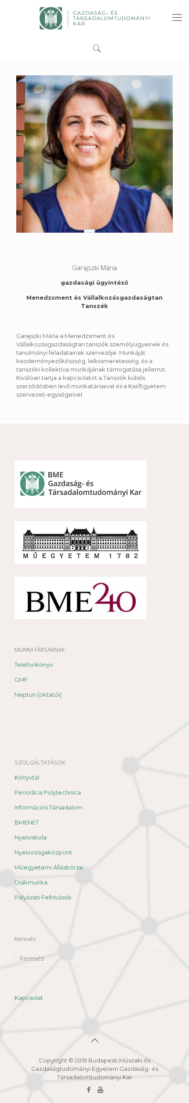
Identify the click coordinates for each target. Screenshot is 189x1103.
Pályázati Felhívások (43, 897)
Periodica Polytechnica (48, 792)
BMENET (27, 822)
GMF (21, 679)
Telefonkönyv (34, 664)
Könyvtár (27, 777)
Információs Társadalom (49, 807)
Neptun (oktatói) (38, 694)
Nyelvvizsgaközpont (43, 852)
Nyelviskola (31, 837)
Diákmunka (31, 882)
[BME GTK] (94, 17)
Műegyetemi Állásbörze (49, 867)
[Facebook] (88, 1089)
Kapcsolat (29, 997)
